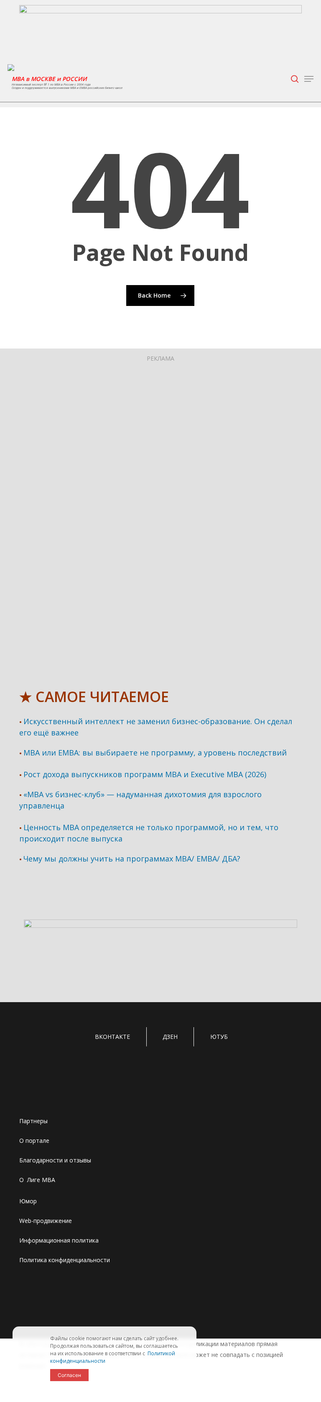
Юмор (28, 1201)
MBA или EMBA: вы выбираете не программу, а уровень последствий (155, 753)
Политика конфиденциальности (64, 1260)
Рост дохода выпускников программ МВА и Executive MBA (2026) (144, 774)
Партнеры (33, 1121)
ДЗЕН (170, 1037)
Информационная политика (59, 1240)
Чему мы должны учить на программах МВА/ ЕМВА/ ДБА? (131, 859)
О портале (34, 1140)
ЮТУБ (219, 1037)
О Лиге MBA (37, 1180)
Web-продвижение (45, 1221)
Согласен (69, 1375)
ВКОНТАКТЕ (112, 1037)
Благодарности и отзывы (55, 1160)
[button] (308, 79)
